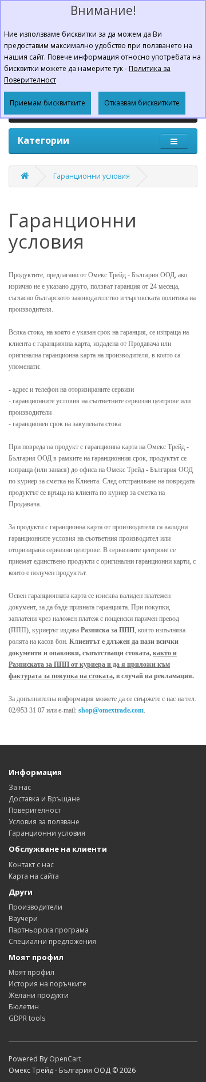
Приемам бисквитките (47, 103)
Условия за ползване (44, 822)
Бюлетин (24, 1007)
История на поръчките (47, 984)
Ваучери (23, 918)
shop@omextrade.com (111, 710)
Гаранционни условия (91, 176)
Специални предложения (52, 941)
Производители (35, 907)
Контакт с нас (31, 864)
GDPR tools (27, 1018)
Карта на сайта (34, 876)
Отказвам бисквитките (142, 103)
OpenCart (65, 1059)
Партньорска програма (49, 930)
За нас (20, 787)
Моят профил (31, 972)
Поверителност (35, 810)
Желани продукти (39, 995)
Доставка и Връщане (44, 799)
